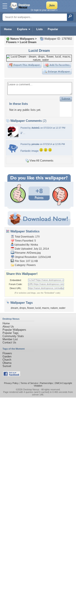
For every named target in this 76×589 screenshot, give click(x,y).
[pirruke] (13, 152)
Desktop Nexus (31, 389)
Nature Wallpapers (22, 38)
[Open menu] (5, 6)
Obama (7, 362)
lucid (38, 307)
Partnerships (46, 383)
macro (45, 307)
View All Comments (41, 160)
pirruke (35, 144)
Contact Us (9, 342)
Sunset (7, 366)
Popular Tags (11, 333)
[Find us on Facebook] (11, 375)
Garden (7, 356)
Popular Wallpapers (14, 329)
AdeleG (35, 128)
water (62, 307)
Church (7, 359)
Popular (53, 29)
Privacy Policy (11, 383)
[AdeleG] (13, 136)
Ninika (34, 244)
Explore (22, 29)
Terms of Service (29, 383)
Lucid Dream (28, 42)
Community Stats (13, 336)
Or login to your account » (44, 10)
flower (30, 307)
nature (54, 307)
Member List (10, 339)
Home (8, 29)
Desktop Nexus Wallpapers (20, 6)
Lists (39, 29)
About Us (8, 326)
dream (14, 307)
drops (22, 307)
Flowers (11, 42)
